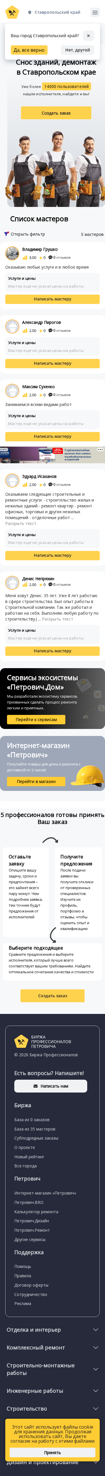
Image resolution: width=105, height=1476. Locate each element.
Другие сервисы (30, 1239)
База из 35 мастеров (34, 1129)
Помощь (22, 1266)
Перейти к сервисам (36, 719)
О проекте (24, 1147)
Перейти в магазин (36, 781)
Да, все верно (29, 50)
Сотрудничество (30, 1294)
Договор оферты (31, 1285)
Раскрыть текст (20, 523)
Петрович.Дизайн (31, 1220)
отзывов (62, 257)
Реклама (22, 1303)
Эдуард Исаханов (39, 476)
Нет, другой (77, 50)
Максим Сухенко (38, 386)
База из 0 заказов (32, 1119)
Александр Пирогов (41, 322)
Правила (22, 1275)
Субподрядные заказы (36, 1138)
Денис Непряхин (38, 578)
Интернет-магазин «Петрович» (45, 1193)
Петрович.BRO (28, 1202)
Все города (25, 1166)
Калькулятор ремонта (36, 1211)
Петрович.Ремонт (32, 1230)
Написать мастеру (52, 299)
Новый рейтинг (29, 1156)
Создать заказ (56, 113)
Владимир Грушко (40, 249)
